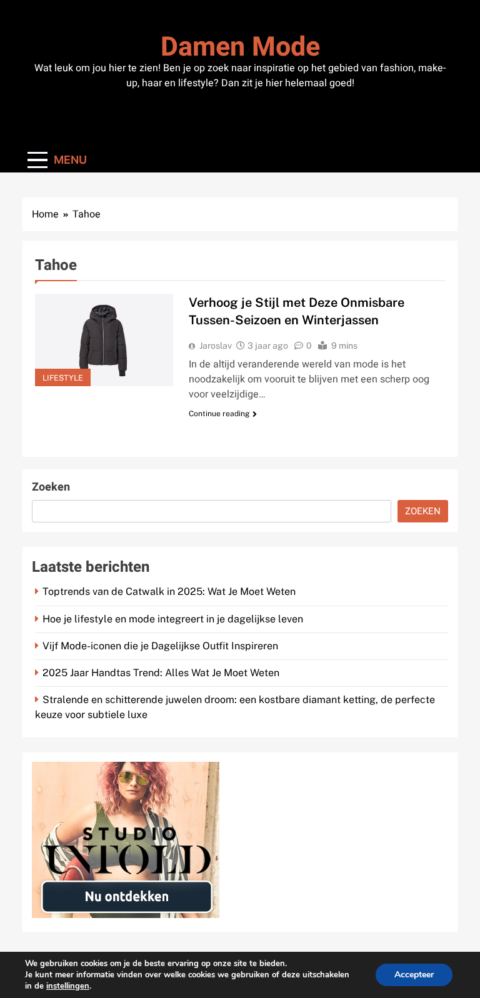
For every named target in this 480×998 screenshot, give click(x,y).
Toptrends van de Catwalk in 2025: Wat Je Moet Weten (169, 591)
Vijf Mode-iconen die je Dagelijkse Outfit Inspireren (160, 646)
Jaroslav (215, 346)
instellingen (67, 986)
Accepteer (414, 975)
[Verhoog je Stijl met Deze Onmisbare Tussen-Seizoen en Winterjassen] (104, 340)
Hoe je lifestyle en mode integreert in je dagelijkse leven (172, 619)
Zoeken (51, 487)
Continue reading (219, 413)
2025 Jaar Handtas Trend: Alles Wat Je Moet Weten (160, 673)
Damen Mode (240, 47)
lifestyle (62, 377)
